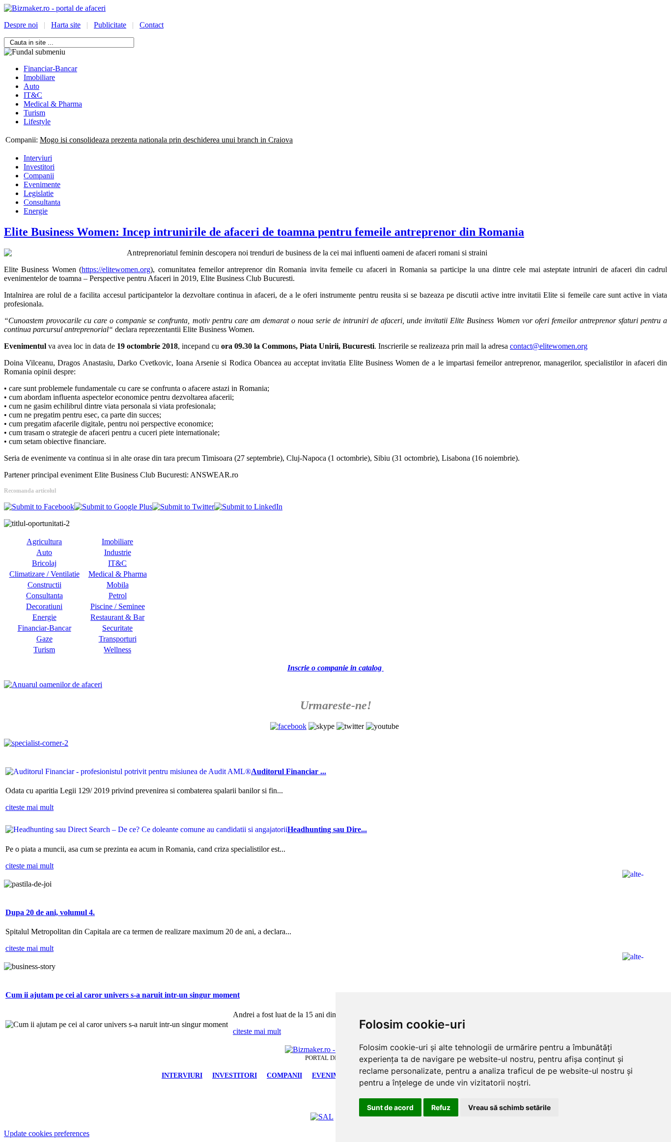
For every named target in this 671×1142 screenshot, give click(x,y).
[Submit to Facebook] (39, 506)
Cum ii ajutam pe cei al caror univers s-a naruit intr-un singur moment (122, 995)
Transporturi (118, 639)
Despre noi (21, 25)
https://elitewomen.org (116, 269)
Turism (44, 649)
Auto (44, 552)
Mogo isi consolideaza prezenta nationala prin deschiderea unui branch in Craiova (166, 140)
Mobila (118, 585)
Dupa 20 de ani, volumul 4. (50, 912)
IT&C (117, 563)
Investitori (39, 167)
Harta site (66, 25)
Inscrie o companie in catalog (335, 668)
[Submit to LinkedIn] (248, 506)
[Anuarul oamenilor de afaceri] (53, 684)
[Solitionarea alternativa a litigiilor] (322, 1117)
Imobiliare (117, 541)
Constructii (44, 585)
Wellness (117, 649)
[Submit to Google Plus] (113, 506)
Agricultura (44, 541)
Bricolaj (44, 563)
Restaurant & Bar (117, 617)
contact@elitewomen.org (548, 346)
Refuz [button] (440, 1107)
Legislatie (39, 193)
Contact (152, 25)
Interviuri (38, 158)
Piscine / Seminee (117, 606)
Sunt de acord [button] (390, 1107)
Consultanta (42, 202)
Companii (39, 175)
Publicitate (110, 25)
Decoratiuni (44, 606)
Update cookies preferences (46, 1133)
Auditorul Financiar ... (288, 771)
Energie (36, 211)
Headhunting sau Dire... (327, 829)
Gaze (44, 639)
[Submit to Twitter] (183, 506)
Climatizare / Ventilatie (44, 574)
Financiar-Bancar (44, 628)
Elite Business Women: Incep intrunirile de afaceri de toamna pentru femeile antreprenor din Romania (264, 231)
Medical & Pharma (117, 574)
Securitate (117, 628)
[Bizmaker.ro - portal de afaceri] (55, 8)
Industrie (117, 552)
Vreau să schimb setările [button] (509, 1107)
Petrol (118, 595)
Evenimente (42, 184)
